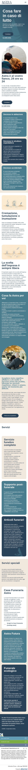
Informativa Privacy (12, 766)
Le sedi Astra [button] (7, 37)
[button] (25, 2)
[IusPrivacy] (24, 769)
